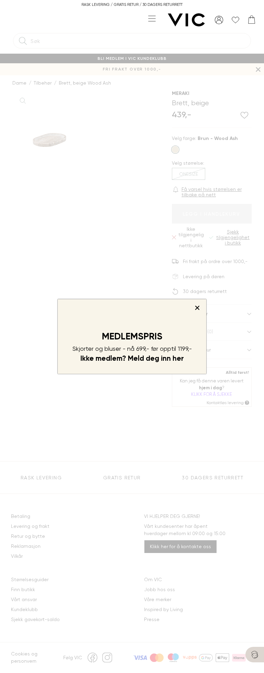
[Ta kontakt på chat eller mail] (254, 654)
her (178, 358)
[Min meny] (219, 20)
